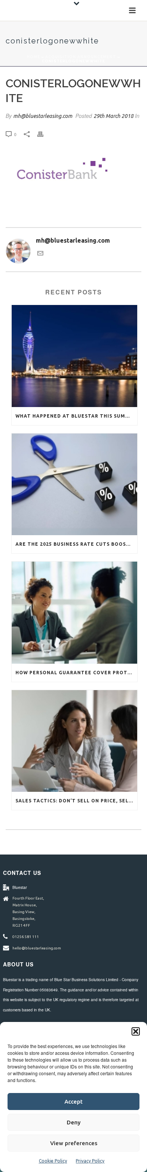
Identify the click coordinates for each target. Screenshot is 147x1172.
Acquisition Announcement (80, 57)
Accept (73, 1101)
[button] (135, 1031)
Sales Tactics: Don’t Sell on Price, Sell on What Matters (76, 800)
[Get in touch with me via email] (40, 254)
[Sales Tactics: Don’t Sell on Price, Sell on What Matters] (74, 741)
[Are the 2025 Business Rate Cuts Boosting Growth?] (74, 484)
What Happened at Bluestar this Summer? (76, 415)
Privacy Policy (90, 1160)
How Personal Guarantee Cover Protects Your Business (76, 672)
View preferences (73, 1143)
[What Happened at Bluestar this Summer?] (74, 356)
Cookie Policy (53, 1160)
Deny (74, 1122)
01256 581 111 (25, 937)
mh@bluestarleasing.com (42, 116)
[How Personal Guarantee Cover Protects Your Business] (74, 612)
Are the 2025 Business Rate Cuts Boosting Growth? (76, 544)
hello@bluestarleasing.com (36, 948)
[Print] (44, 134)
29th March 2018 (113, 116)
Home (33, 57)
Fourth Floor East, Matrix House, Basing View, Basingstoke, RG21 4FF (28, 911)
